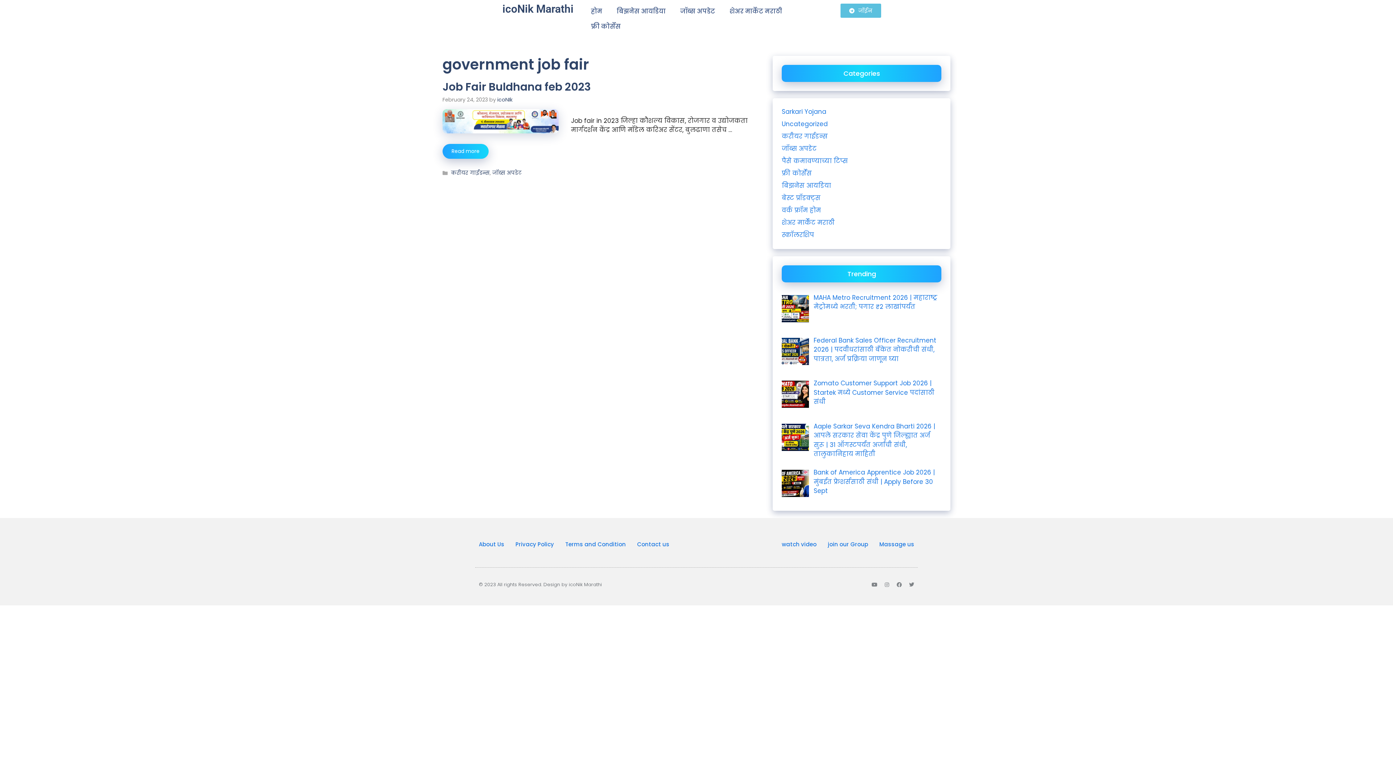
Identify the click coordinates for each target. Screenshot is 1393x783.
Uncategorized (805, 124)
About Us (491, 544)
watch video (799, 544)
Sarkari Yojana (804, 111)
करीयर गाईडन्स (470, 173)
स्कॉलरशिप (798, 235)
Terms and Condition (595, 544)
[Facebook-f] (899, 584)
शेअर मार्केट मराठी (756, 11)
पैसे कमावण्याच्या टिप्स (815, 161)
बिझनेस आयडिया (641, 11)
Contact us (653, 544)
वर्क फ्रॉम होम (801, 210)
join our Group (848, 544)
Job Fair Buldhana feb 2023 (517, 87)
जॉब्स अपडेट (697, 11)
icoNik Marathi (538, 9)
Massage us (896, 544)
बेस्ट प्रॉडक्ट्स (801, 198)
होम (596, 11)
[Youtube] (874, 584)
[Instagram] (886, 584)
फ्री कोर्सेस (606, 26)
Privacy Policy (534, 544)
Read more (466, 151)
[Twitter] (911, 584)
